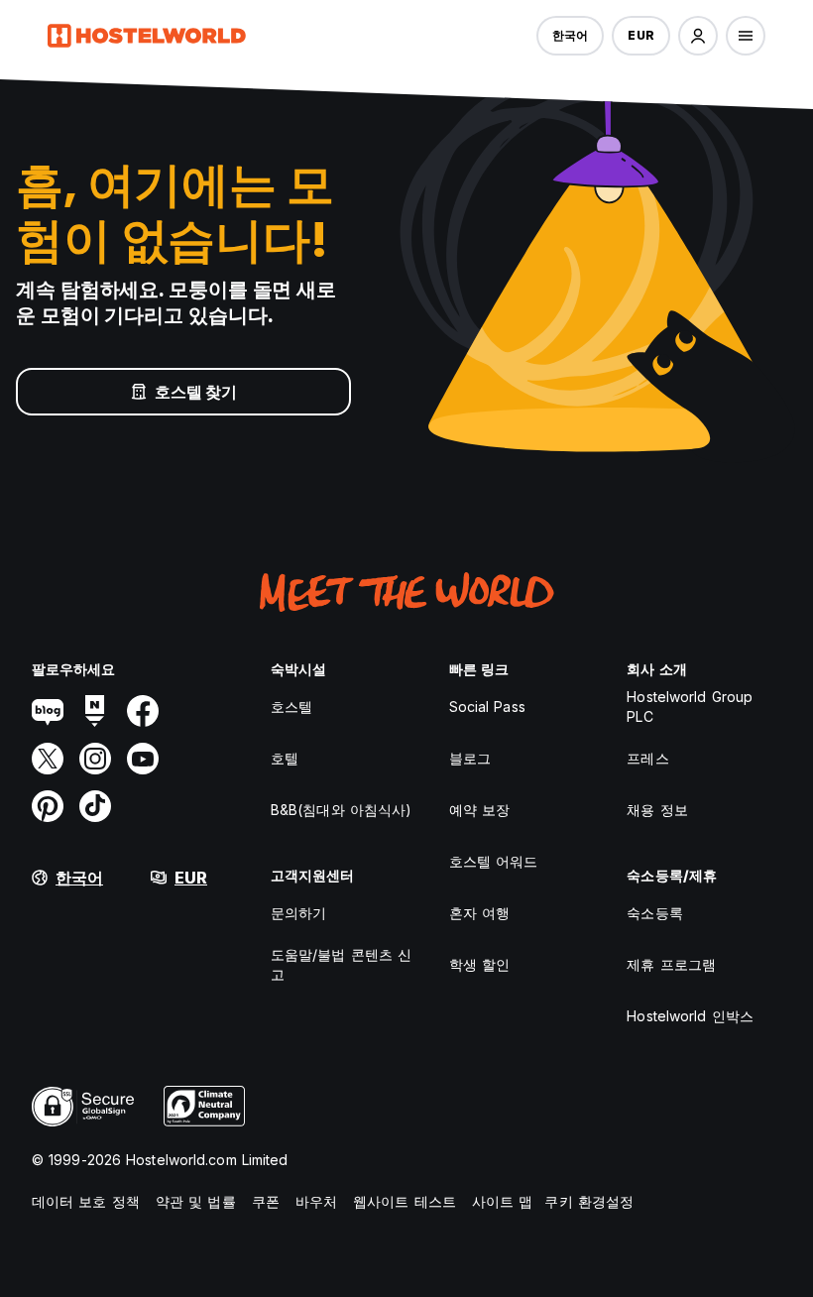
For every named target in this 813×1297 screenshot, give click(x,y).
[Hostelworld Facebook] (143, 711)
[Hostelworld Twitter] (47, 758)
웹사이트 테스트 (404, 1201)
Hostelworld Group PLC (690, 706)
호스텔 (291, 706)
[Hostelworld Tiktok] (95, 806)
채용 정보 (657, 809)
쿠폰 (266, 1201)
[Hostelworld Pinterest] (47, 806)
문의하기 (298, 912)
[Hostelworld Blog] (47, 711)
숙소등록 (654, 912)
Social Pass (487, 706)
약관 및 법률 (196, 1201)
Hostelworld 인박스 (690, 1015)
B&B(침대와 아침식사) (341, 809)
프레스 (647, 758)
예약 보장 (480, 809)
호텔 (284, 758)
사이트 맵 (502, 1201)
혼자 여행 (480, 912)
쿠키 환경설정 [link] (589, 1201)
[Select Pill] (698, 36)
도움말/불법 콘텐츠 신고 (341, 964)
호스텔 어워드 (493, 861)
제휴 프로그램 (671, 964)
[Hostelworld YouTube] (143, 758)
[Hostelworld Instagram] (95, 758)
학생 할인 (480, 964)
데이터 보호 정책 (86, 1201)
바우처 (316, 1201)
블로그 (470, 758)
